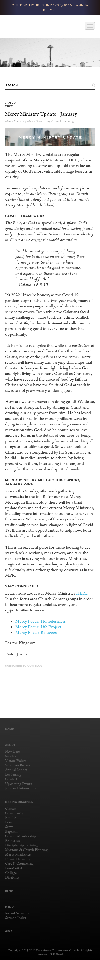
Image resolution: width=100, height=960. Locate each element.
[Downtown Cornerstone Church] (31, 26)
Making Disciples (19, 802)
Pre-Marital (13, 868)
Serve (9, 827)
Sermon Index (15, 918)
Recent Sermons (17, 913)
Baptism (11, 831)
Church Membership (20, 836)
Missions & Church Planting (26, 850)
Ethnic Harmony (18, 859)
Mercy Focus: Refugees (36, 633)
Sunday (10, 756)
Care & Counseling (19, 863)
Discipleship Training (21, 845)
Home (9, 729)
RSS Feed (56, 955)
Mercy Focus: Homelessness (40, 621)
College (11, 873)
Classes (10, 808)
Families (11, 817)
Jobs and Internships (20, 788)
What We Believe (17, 765)
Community (14, 813)
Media (10, 907)
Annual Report (16, 770)
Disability (12, 877)
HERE (82, 593)
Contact (11, 779)
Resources (12, 840)
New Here (12, 751)
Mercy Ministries (15, 121)
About (10, 745)
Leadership (13, 774)
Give (8, 931)
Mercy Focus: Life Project (38, 627)
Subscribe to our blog (24, 665)
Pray (8, 822)
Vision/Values (15, 760)
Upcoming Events (18, 783)
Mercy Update (36, 121)
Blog (9, 891)
